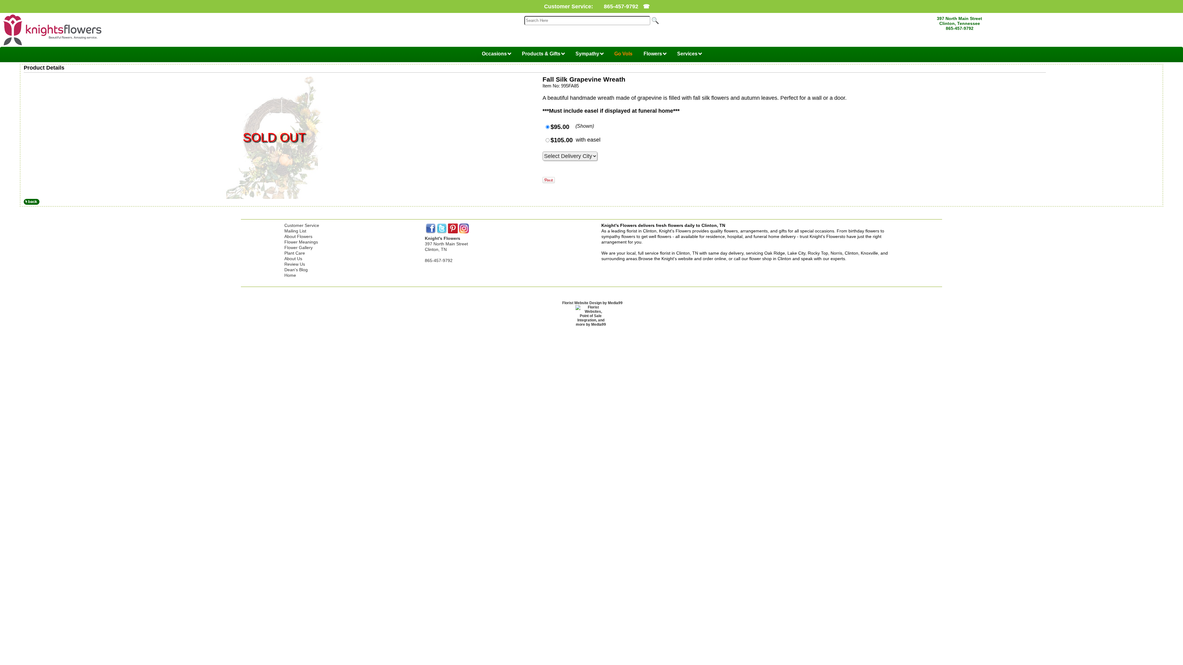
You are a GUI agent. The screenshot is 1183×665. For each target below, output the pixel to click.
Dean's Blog (296, 269)
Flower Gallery (298, 247)
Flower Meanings (301, 242)
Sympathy (587, 53)
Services (688, 53)
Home (290, 275)
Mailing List (295, 230)
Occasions (495, 53)
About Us (293, 258)
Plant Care (294, 253)
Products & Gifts (542, 53)
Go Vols (623, 53)
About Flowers (298, 236)
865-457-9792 (621, 6)
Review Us (294, 264)
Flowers (653, 53)
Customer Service (301, 225)
